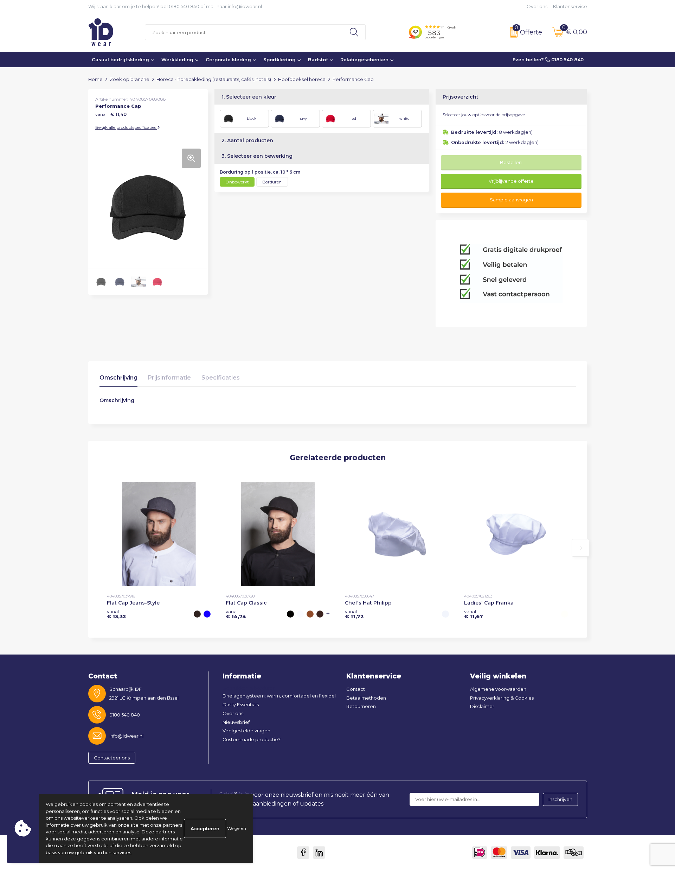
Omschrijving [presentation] (118, 377)
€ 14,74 (236, 614)
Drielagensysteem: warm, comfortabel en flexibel (279, 696)
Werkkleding (177, 59)
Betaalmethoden (366, 698)
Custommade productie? (252, 739)
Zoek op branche (129, 79)
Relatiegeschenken (364, 59)
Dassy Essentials (241, 704)
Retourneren (361, 706)
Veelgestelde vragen (246, 730)
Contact (355, 689)
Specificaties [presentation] (220, 377)
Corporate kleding (228, 59)
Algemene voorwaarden (498, 689)
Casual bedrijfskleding (120, 59)
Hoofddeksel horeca (302, 79)
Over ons (537, 6)
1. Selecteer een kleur (248, 97)
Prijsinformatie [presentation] (169, 377)
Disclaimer (482, 706)
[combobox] (244, 32)
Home (95, 79)
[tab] (118, 379)
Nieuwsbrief (236, 722)
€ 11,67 (473, 614)
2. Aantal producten (247, 140)
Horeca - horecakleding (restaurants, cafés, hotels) (213, 79)
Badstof (318, 59)
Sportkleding (279, 59)
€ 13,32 (116, 614)
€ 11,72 (354, 614)
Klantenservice (570, 6)
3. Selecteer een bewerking (256, 156)
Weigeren (236, 828)
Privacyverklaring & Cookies (502, 698)
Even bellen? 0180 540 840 (548, 59)
